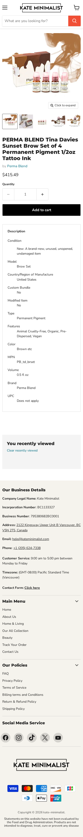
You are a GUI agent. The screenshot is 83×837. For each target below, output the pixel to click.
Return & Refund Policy (19, 701)
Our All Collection (15, 631)
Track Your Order (14, 645)
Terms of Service (14, 687)
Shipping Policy (13, 709)
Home (6, 609)
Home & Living (13, 623)
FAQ (5, 673)
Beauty (7, 638)
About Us (9, 617)
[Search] (74, 21)
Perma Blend (17, 166)
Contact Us (10, 652)
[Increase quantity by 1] (42, 194)
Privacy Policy (12, 681)
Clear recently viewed (22, 450)
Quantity (8, 184)
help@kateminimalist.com (30, 539)
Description (16, 231)
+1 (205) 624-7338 (27, 548)
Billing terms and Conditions (22, 695)
